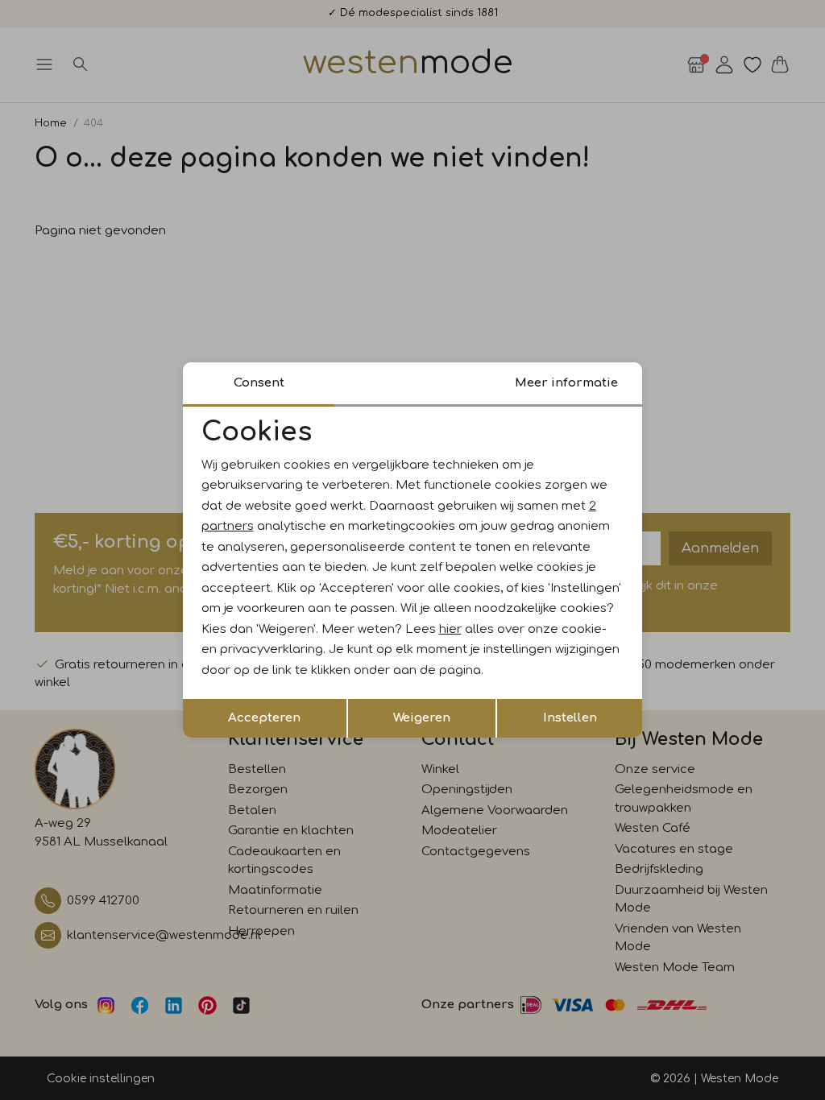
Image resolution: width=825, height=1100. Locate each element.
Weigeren (421, 718)
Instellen (570, 718)
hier (450, 629)
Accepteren (264, 718)
